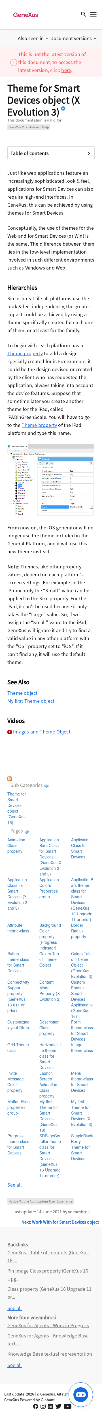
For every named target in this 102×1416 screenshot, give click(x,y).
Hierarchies (22, 287)
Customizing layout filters (18, 1024)
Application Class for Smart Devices (81, 848)
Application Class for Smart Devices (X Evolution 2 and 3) (17, 894)
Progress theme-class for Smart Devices (18, 1144)
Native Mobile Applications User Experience (40, 1201)
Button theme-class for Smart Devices (18, 962)
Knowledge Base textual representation (49, 1354)
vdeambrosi (79, 1211)
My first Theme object (30, 701)
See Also (18, 682)
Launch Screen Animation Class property (48, 1084)
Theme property (25, 353)
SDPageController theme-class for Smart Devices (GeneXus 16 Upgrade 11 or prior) (51, 1155)
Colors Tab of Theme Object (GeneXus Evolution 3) (81, 965)
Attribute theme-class (18, 928)
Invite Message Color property (15, 1081)
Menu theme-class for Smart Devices (82, 1081)
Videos (16, 721)
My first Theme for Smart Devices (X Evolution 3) (81, 1113)
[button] (33, 38)
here (66, 70)
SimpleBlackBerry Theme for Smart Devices (82, 1147)
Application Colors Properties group (49, 888)
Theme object (22, 693)
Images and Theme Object (42, 731)
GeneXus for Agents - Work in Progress (48, 1325)
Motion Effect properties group (19, 1107)
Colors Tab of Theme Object (49, 959)
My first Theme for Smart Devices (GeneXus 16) (48, 1116)
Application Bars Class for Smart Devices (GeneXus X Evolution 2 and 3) (50, 857)
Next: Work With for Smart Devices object (60, 1222)
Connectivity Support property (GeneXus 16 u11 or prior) (18, 996)
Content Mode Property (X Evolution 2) (50, 990)
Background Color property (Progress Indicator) (50, 936)
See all (14, 1184)
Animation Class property (16, 845)
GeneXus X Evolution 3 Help (28, 127)
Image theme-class (82, 1047)
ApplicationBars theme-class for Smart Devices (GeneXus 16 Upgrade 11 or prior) (82, 899)
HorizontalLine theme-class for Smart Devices (50, 1056)
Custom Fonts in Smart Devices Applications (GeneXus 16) (82, 999)
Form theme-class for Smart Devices (82, 1030)
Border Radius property (78, 930)
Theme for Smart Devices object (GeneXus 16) (16, 808)
